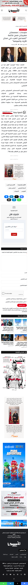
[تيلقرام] (14, 199)
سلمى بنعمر (12, 188)
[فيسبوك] (21, 196)
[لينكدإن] (11, 196)
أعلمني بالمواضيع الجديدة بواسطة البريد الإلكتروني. (15, 302)
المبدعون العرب (10, 185)
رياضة (21, 557)
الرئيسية (24, 26)
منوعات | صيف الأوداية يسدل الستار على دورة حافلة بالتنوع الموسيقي (7, 328)
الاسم (26, 272)
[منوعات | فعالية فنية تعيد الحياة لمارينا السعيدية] (7, 337)
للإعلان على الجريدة (10, 570)
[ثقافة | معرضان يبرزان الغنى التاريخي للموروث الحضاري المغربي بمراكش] (21, 337)
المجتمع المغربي (23, 554)
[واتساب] (19, 199)
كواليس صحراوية (14, 557)
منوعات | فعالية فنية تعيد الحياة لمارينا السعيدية (7, 343)
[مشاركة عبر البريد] (9, 199)
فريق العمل (16, 568)
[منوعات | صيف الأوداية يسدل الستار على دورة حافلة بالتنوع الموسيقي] (7, 322)
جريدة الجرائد (5, 554)
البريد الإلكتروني (24, 279)
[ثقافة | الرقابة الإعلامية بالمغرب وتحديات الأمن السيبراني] (21, 322)
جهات (25, 557)
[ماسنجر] (6, 196)
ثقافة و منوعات (19, 26)
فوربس (23, 191)
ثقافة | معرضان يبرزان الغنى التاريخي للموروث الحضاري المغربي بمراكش (21, 344)
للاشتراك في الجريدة (9, 568)
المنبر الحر (11, 554)
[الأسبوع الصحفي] (14, 10)
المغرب (16, 554)
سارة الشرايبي (21, 188)
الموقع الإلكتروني (23, 285)
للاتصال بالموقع (18, 570)
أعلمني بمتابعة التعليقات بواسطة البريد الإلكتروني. (16, 299)
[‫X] (16, 196)
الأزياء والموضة (21, 185)
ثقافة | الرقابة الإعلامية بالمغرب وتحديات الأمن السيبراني (21, 328)
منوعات (16, 191)
